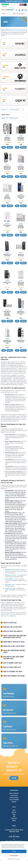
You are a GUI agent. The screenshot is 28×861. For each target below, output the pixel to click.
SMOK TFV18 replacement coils (12, 31)
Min (6, 118)
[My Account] (19, 10)
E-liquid (11, 34)
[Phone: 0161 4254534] (14, 834)
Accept (14, 851)
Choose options (14, 855)
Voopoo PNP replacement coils (18, 29)
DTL (22, 396)
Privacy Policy (17, 858)
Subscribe (14, 778)
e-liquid (21, 416)
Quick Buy (10, 147)
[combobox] (5, 13)
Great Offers (8, 742)
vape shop (7, 616)
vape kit (23, 459)
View (4, 147)
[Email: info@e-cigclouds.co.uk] (14, 839)
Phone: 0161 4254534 (14, 836)
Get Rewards (8, 709)
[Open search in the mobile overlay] (18, 13)
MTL (17, 368)
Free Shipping (8, 693)
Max (15, 118)
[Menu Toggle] (26, 10)
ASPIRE (7, 135)
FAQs (10, 614)
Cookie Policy (10, 858)
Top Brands (7, 726)
